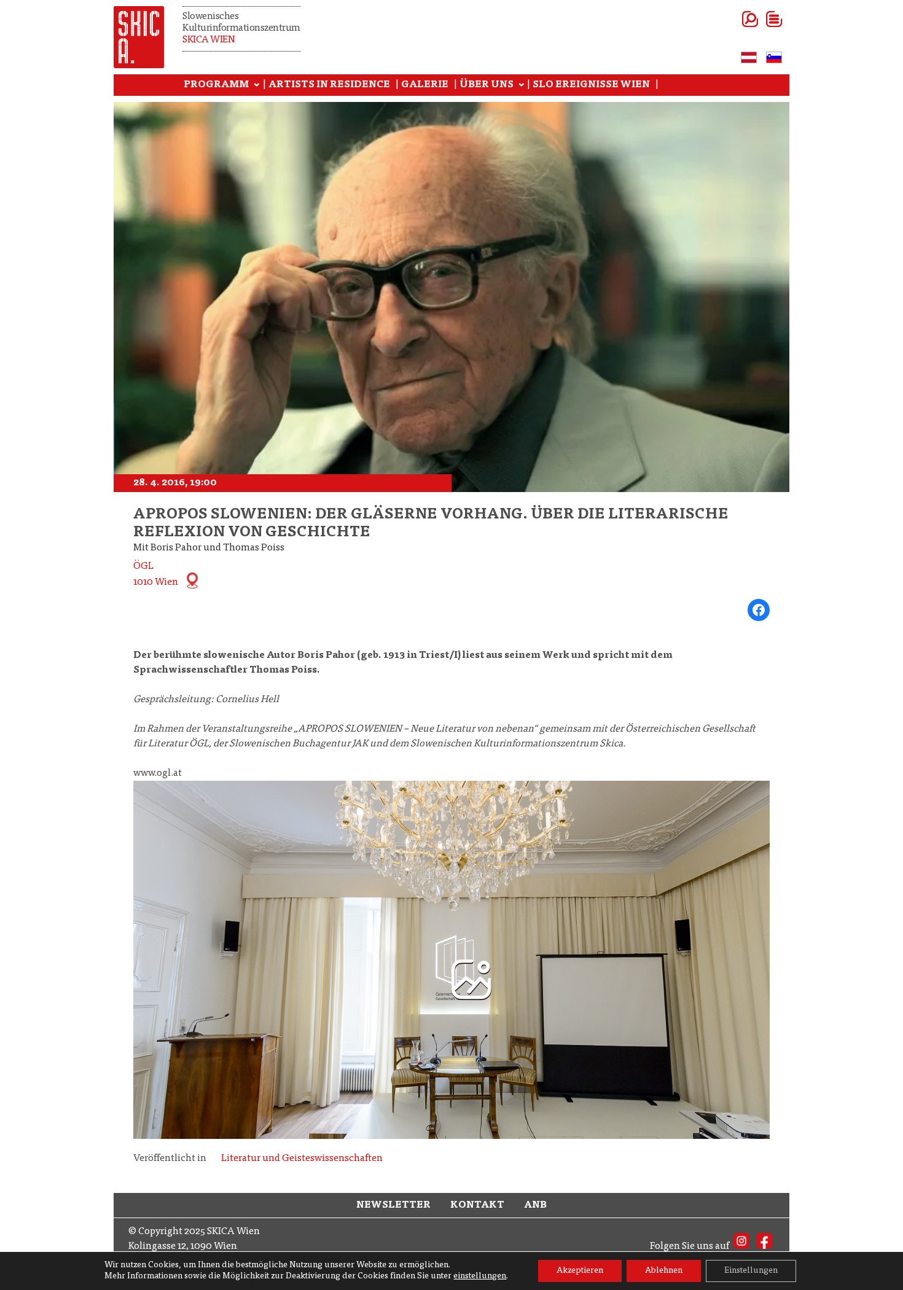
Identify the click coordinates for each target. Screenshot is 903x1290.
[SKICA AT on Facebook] (764, 1246)
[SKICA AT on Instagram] (741, 1246)
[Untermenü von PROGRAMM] (257, 85)
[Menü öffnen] (759, 19)
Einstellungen (751, 1271)
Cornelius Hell (247, 700)
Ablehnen (663, 1271)
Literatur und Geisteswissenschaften (302, 1158)
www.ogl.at (157, 773)
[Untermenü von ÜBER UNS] (521, 85)
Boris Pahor (326, 655)
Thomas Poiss (283, 670)
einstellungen (479, 1276)
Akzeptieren (580, 1271)
